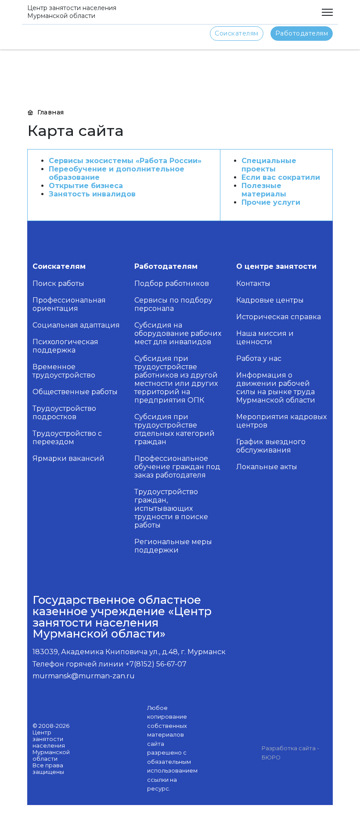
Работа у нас (258, 358)
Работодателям (301, 33)
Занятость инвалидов (92, 194)
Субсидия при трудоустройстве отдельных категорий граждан (174, 429)
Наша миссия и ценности (265, 337)
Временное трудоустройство (63, 371)
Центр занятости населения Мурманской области (71, 12)
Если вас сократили (280, 177)
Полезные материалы (263, 190)
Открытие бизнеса (86, 186)
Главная (50, 112)
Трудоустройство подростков (64, 412)
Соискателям (237, 33)
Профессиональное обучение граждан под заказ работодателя (177, 466)
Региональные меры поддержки (173, 546)
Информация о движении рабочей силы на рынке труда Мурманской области (275, 387)
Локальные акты (266, 467)
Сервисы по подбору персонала (173, 304)
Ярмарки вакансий (68, 458)
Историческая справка (278, 317)
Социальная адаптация (76, 325)
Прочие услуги (270, 202)
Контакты (253, 283)
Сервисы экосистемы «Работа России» (125, 161)
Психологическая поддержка (65, 346)
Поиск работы (58, 283)
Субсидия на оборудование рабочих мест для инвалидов (177, 333)
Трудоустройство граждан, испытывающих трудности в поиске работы (171, 508)
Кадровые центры (270, 300)
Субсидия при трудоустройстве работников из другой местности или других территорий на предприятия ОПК (176, 379)
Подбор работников (171, 283)
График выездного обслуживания (271, 446)
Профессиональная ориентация (69, 304)
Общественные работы (75, 392)
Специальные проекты (268, 165)
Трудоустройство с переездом (67, 437)
